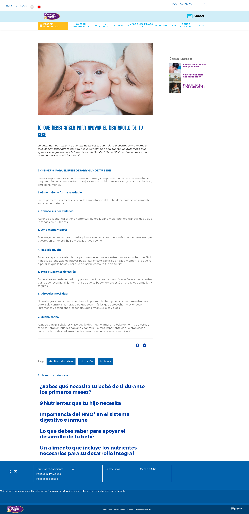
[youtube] (39, 7)
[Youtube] (15, 472)
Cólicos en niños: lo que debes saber (193, 75)
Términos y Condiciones (49, 469)
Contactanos (112, 469)
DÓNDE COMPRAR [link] (186, 25)
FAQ (174, 4)
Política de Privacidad (48, 473)
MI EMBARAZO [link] (105, 25)
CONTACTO (186, 4)
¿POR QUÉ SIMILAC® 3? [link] (141, 25)
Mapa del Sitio (148, 469)
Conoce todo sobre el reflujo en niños (194, 65)
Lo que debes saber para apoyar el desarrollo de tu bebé (83, 433)
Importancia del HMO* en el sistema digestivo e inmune (85, 417)
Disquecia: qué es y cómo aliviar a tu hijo (194, 86)
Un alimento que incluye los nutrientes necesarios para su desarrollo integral (88, 450)
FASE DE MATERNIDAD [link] (51, 25)
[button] (205, 4)
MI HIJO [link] (122, 25)
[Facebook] (32, 7)
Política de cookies (47, 478)
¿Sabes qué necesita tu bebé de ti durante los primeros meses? (92, 389)
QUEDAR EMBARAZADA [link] (81, 25)
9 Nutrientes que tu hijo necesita (80, 403)
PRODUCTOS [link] (166, 25)
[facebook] (10, 472)
